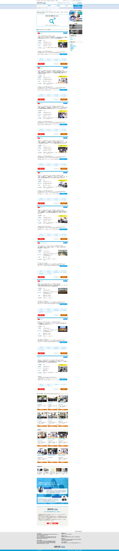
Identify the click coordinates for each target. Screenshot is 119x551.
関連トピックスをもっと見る (64, 477)
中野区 (40, 537)
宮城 (50, 534)
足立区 (53, 537)
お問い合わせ (76, 550)
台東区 (40, 538)
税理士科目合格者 (72, 45)
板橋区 (48, 537)
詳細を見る (63, 63)
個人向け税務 (63, 542)
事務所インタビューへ (62, 40)
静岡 (54, 534)
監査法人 (73, 536)
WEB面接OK (44, 542)
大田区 (55, 536)
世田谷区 (49, 536)
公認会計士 (62, 539)
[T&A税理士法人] (52, 398)
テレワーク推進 (46, 543)
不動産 (73, 542)
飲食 (65, 542)
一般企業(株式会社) (77, 536)
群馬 (46, 534)
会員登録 (52, 523)
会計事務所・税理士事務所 (65, 536)
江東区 (44, 538)
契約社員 (71, 39)
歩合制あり (42, 543)
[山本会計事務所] (42, 415)
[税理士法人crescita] (52, 415)
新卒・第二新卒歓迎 (39, 542)
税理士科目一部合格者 (73, 46)
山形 (51, 534)
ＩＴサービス (68, 542)
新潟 (52, 534)
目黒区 (51, 536)
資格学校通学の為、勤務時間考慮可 (51, 542)
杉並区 (44, 537)
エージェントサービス (56, 496)
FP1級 (71, 49)
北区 (51, 537)
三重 (57, 534)
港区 (43, 536)
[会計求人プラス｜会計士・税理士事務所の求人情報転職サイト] (45, 3)
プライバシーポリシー (71, 550)
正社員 (71, 37)
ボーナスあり (43, 541)
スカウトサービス (47, 488)
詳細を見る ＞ (42, 409)
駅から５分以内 (39, 541)
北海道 (48, 534)
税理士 (71, 44)
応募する (41, 63)
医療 (74, 542)
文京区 (42, 537)
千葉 (43, 534)
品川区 (53, 536)
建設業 (76, 542)
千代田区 (41, 536)
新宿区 (38, 537)
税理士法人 (70, 536)
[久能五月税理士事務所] (63, 415)
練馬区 (50, 537)
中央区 (45, 536)
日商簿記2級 (63, 540)
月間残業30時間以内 (51, 541)
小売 (71, 542)
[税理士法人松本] (42, 398)
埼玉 (45, 534)
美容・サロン (79, 542)
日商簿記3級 (66, 540)
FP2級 (71, 50)
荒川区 (55, 537)
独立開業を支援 (39, 543)
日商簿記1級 (72, 47)
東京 (40, 534)
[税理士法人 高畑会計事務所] (63, 398)
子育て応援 (46, 541)
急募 (54, 541)
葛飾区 (38, 538)
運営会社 (80, 550)
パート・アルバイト (73, 38)
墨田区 (42, 538)
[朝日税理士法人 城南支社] (42, 435)
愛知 (55, 534)
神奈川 (42, 534)
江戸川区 (46, 538)
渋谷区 (47, 536)
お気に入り (57, 63)
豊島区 (46, 537)
